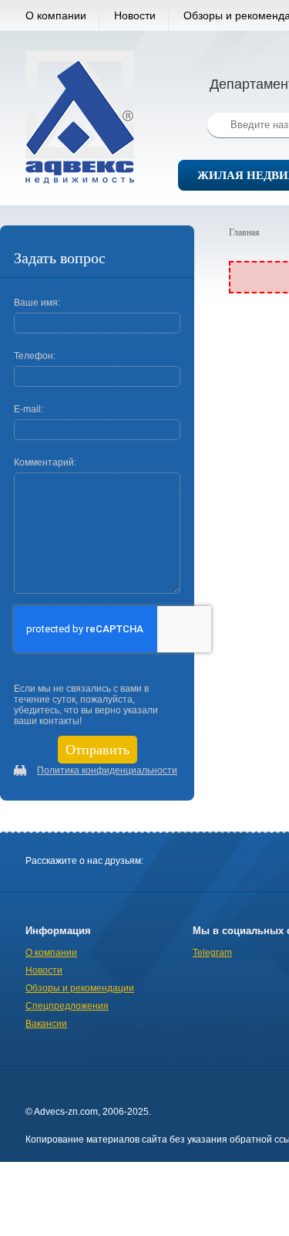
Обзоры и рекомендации (79, 988)
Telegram (212, 952)
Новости (135, 15)
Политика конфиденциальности (107, 770)
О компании (55, 15)
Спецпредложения (67, 1006)
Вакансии (46, 1023)
